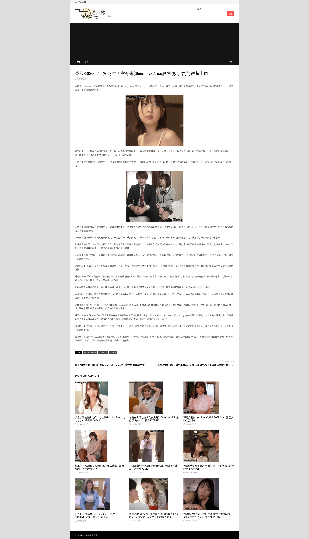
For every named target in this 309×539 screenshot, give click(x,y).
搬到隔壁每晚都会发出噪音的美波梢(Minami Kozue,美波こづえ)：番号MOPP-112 (206, 515)
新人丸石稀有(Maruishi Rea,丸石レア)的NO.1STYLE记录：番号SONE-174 (95, 516)
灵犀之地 (93, 535)
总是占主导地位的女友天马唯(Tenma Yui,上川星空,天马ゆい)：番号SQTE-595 (154, 419)
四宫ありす (103, 352)
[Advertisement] (154, 41)
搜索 (199, 9)
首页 (79, 62)
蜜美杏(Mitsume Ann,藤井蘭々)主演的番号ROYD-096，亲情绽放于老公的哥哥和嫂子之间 (154, 515)
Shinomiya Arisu (90, 352)
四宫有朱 (113, 352)
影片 (86, 62)
